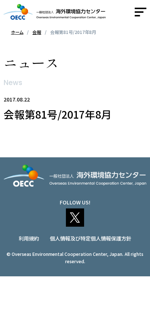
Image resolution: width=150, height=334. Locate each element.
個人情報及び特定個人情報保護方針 (90, 238)
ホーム (17, 32)
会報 (36, 32)
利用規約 (29, 238)
